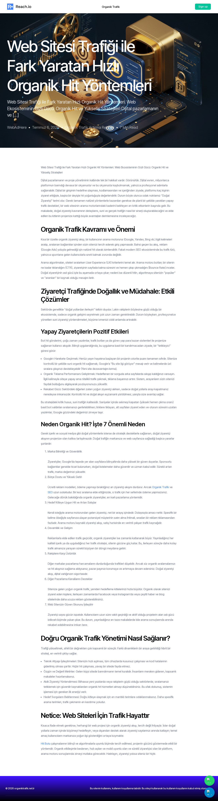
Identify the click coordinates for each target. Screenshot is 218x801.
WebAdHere (17, 127)
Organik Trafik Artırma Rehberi (89, 127)
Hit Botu (45, 743)
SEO (50, 492)
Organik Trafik (160, 487)
